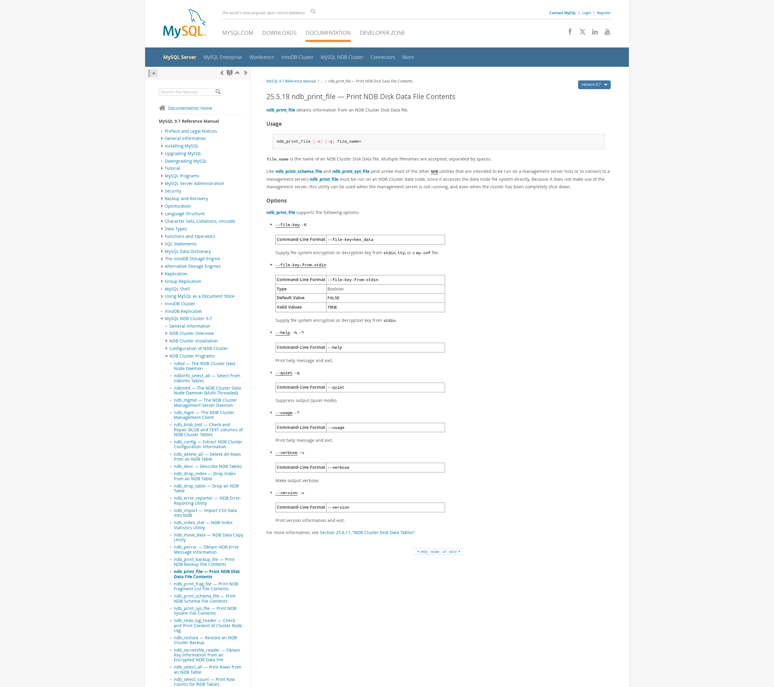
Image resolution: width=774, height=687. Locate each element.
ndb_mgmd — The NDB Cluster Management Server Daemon (205, 402)
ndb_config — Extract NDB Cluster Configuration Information (208, 444)
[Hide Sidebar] (153, 73)
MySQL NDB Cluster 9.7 (188, 318)
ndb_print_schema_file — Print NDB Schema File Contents (205, 598)
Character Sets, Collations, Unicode (200, 221)
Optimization (178, 206)
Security (173, 191)
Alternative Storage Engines (193, 266)
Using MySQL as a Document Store (200, 296)
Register (604, 12)
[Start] (230, 73)
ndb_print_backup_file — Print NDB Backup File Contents (204, 562)
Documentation (328, 32)
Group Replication (183, 281)
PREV (424, 552)
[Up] (237, 73)
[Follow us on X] (580, 33)
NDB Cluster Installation (193, 341)
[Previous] (222, 73)
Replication (176, 274)
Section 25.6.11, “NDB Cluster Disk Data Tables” (367, 532)
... (322, 81)
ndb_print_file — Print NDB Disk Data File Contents (207, 574)
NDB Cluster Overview (191, 333)
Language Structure (185, 213)
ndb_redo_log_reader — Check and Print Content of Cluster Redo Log (208, 625)
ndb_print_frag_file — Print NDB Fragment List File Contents (206, 586)
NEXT (453, 552)
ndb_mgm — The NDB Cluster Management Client (204, 415)
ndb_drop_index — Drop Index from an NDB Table (205, 476)
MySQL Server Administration (194, 183)
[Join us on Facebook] (568, 33)
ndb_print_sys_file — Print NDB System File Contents (205, 611)
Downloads (279, 32)
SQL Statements (181, 244)
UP (444, 552)
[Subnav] (162, 138)
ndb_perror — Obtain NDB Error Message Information (206, 549)
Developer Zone (382, 32)
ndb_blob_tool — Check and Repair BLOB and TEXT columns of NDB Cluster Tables (208, 429)
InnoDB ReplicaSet (183, 311)
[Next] (245, 73)
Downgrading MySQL (186, 161)
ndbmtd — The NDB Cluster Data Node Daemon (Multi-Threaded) (207, 390)
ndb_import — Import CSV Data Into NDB (205, 513)
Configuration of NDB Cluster (198, 348)
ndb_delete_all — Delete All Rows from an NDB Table (207, 457)
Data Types (176, 229)
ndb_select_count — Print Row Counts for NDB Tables (204, 682)
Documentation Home (190, 108)
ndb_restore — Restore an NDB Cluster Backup (205, 640)
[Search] (218, 92)
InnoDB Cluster (180, 303)
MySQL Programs (182, 176)
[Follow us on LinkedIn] (592, 33)
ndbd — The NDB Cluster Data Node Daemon (205, 366)
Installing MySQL (182, 146)
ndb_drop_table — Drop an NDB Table (206, 488)
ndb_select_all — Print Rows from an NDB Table (207, 669)
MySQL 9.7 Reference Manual (291, 81)
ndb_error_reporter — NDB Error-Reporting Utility (208, 500)
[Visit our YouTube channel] (605, 33)
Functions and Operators (190, 236)
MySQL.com (237, 32)
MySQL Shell (177, 289)
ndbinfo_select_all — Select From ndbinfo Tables (207, 378)
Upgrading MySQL (183, 153)
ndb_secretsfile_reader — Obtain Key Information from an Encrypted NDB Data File (207, 655)
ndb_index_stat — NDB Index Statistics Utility (203, 525)
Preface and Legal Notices (191, 131)
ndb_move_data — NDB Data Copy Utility (208, 537)
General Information (185, 138)
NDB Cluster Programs (192, 356)
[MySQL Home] (184, 24)
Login (586, 12)
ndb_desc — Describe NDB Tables (208, 466)
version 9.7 (591, 84)
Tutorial (172, 168)
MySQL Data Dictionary (188, 251)
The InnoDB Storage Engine (192, 258)
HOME (435, 552)
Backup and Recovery (186, 198)
